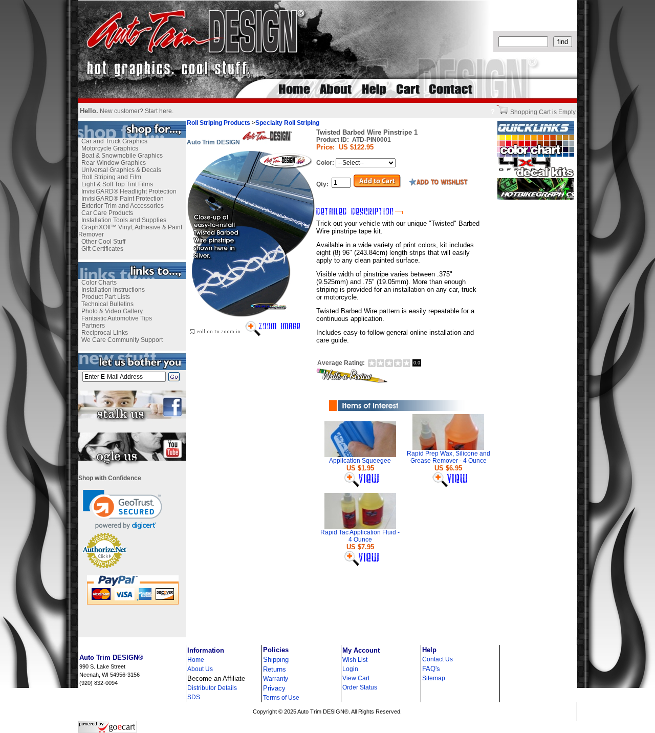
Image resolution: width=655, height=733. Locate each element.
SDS (193, 697)
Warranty (275, 678)
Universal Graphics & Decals (121, 170)
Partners (93, 325)
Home (195, 659)
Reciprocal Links (104, 332)
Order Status (359, 687)
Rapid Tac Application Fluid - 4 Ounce (360, 536)
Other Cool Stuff (103, 241)
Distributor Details (212, 688)
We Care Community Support (122, 339)
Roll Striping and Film (111, 177)
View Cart (355, 678)
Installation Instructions (113, 289)
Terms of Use (281, 697)
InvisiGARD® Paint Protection (122, 198)
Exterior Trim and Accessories (122, 205)
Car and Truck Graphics (114, 141)
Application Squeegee (360, 460)
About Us (200, 669)
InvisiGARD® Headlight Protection (129, 191)
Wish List (354, 659)
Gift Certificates (102, 248)
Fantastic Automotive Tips (116, 318)
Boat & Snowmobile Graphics (122, 155)
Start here (158, 111)
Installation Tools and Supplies (123, 220)
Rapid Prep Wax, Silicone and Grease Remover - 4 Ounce (448, 457)
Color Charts (99, 282)
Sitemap (433, 678)
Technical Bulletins (107, 304)
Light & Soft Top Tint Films (117, 184)
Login (350, 669)
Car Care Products (107, 213)
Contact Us (437, 659)
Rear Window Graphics (113, 162)
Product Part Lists (105, 296)
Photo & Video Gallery (112, 311)
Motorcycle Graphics (109, 148)
